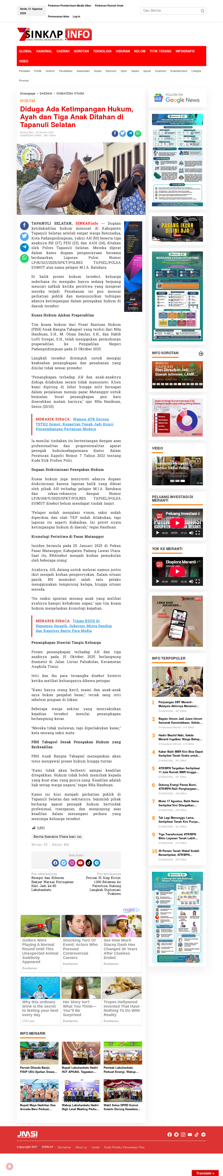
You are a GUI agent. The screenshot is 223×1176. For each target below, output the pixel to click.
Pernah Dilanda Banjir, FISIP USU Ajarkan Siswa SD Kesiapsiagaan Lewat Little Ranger (37, 1069)
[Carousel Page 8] (184, 384)
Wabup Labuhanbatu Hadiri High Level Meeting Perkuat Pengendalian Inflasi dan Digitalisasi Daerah (80, 1107)
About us (81, 1147)
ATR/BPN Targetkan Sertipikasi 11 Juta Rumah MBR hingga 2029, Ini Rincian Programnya (179, 770)
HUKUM (27, 101)
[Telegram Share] (130, 133)
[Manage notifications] (9, 1166)
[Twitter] (63, 863)
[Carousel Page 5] (171, 384)
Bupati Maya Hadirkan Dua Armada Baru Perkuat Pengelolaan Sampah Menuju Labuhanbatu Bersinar (38, 1107)
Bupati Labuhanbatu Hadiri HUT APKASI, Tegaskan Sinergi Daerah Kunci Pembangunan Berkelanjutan (80, 1069)
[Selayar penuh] (198, 533)
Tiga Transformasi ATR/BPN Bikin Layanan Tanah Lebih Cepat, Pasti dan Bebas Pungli (179, 836)
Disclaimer (64, 1147)
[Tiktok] (89, 863)
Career (95, 1147)
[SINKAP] (55, 34)
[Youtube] (80, 863)
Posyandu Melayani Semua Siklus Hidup (172, 465)
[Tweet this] (122, 133)
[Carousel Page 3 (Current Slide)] (183, 481)
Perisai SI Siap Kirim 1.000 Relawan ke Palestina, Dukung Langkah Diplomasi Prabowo (103, 884)
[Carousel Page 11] (196, 384)
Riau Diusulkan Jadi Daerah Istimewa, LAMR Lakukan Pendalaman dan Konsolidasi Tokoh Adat (176, 372)
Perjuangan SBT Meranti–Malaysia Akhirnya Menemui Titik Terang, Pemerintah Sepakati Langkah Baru (177, 704)
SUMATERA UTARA (30, 135)
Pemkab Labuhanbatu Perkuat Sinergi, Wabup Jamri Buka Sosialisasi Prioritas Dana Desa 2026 (120, 1069)
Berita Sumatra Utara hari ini (58, 837)
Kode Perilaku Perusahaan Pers (124, 1147)
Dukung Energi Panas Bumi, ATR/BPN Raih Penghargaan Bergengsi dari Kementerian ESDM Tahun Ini (178, 787)
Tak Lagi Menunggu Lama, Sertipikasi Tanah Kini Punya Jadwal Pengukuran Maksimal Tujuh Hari (179, 820)
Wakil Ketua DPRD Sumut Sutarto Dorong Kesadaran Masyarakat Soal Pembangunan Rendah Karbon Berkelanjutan (121, 1107)
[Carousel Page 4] (167, 384)
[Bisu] (191, 533)
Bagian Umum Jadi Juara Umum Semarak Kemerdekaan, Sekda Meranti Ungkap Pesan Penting (180, 721)
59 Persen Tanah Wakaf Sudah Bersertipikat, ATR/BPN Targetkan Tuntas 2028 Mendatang (179, 853)
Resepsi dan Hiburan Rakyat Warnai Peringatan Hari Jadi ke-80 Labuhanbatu (52, 882)
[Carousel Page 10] (192, 384)
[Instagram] (71, 863)
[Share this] (115, 133)
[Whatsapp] (138, 133)
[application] (177, 523)
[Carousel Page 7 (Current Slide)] (179, 384)
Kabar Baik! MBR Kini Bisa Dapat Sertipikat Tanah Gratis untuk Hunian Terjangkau (181, 753)
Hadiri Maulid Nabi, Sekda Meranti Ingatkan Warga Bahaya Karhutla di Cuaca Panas (180, 737)
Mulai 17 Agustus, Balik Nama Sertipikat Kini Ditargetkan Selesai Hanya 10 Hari (179, 803)
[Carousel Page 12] (201, 384)
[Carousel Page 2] (158, 384)
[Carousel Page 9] (188, 384)
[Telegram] (96, 863)
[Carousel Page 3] (162, 384)
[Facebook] (55, 863)
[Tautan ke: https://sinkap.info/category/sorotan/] (201, 353)
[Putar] (157, 533)
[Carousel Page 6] (175, 384)
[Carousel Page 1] (154, 384)
